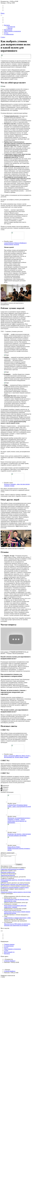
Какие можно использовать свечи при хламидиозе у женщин (15, 906)
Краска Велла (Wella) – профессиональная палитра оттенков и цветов (19, 848)
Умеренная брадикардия (8, 875)
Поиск (2, 13)
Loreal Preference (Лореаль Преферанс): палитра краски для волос (15, 243)
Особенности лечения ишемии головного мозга (15, 887)
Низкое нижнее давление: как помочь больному (15, 884)
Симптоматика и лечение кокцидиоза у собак (17, 917)
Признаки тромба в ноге (8, 872)
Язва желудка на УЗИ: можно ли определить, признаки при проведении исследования (17, 924)
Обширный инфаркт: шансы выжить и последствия (16, 892)
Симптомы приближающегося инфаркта (12, 869)
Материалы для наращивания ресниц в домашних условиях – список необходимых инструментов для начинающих (19, 820)
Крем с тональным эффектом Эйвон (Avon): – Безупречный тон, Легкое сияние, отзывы (17, 756)
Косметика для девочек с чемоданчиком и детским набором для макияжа (19, 834)
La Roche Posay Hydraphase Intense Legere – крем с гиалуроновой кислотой (19, 805)
